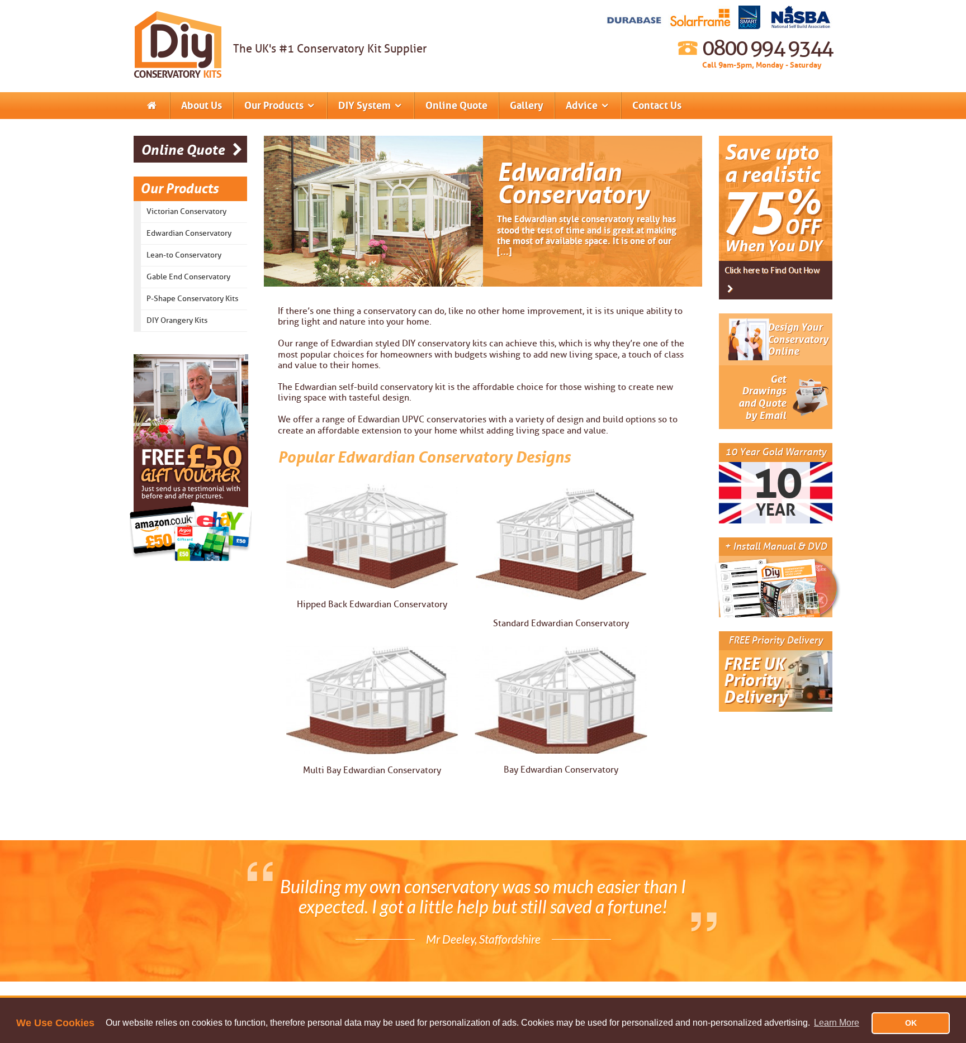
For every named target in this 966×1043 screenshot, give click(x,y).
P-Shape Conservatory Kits (192, 298)
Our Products (275, 105)
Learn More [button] (836, 1022)
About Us (201, 105)
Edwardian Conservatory (188, 233)
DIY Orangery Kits (176, 320)
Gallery (526, 105)
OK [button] (911, 1022)
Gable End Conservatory (188, 277)
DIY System (365, 105)
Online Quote (456, 105)
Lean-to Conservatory (183, 255)
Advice (583, 105)
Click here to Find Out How (772, 270)
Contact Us (656, 105)
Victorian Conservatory (186, 211)
